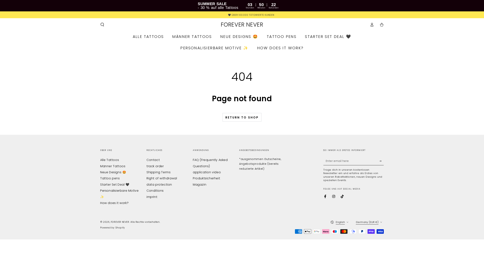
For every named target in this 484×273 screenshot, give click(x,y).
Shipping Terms (159, 172)
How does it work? (114, 203)
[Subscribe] (381, 161)
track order (155, 166)
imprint (152, 197)
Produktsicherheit (206, 178)
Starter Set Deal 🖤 (115, 184)
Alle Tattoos (109, 160)
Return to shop (242, 117)
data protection (159, 184)
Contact (153, 160)
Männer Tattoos (112, 166)
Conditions (155, 190)
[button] (102, 24)
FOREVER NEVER (120, 222)
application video (207, 172)
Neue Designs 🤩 (113, 172)
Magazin (199, 184)
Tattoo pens (110, 178)
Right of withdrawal (162, 178)
